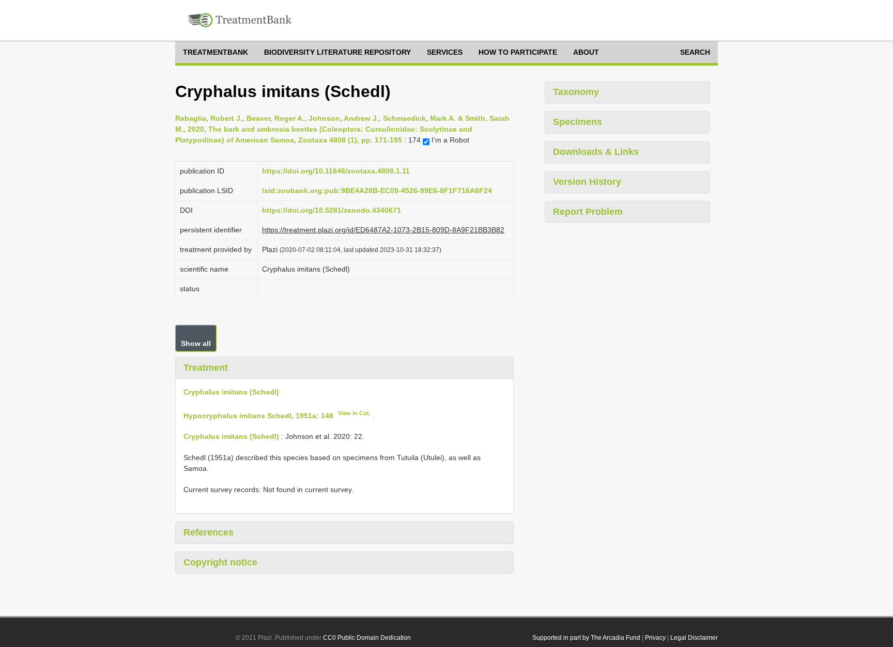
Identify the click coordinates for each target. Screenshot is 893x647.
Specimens (577, 122)
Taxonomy (576, 92)
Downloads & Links (596, 152)
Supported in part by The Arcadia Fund (586, 637)
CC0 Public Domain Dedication (367, 637)
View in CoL (354, 413)
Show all (196, 343)
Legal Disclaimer (694, 637)
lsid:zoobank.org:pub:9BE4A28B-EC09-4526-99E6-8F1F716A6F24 (377, 190)
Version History (587, 182)
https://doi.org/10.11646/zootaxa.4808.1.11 (336, 171)
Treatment (205, 367)
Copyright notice (220, 562)
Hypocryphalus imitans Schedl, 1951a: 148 (258, 415)
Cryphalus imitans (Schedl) (231, 392)
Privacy (655, 637)
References (208, 532)
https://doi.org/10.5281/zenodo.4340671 (331, 210)
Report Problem (588, 212)
